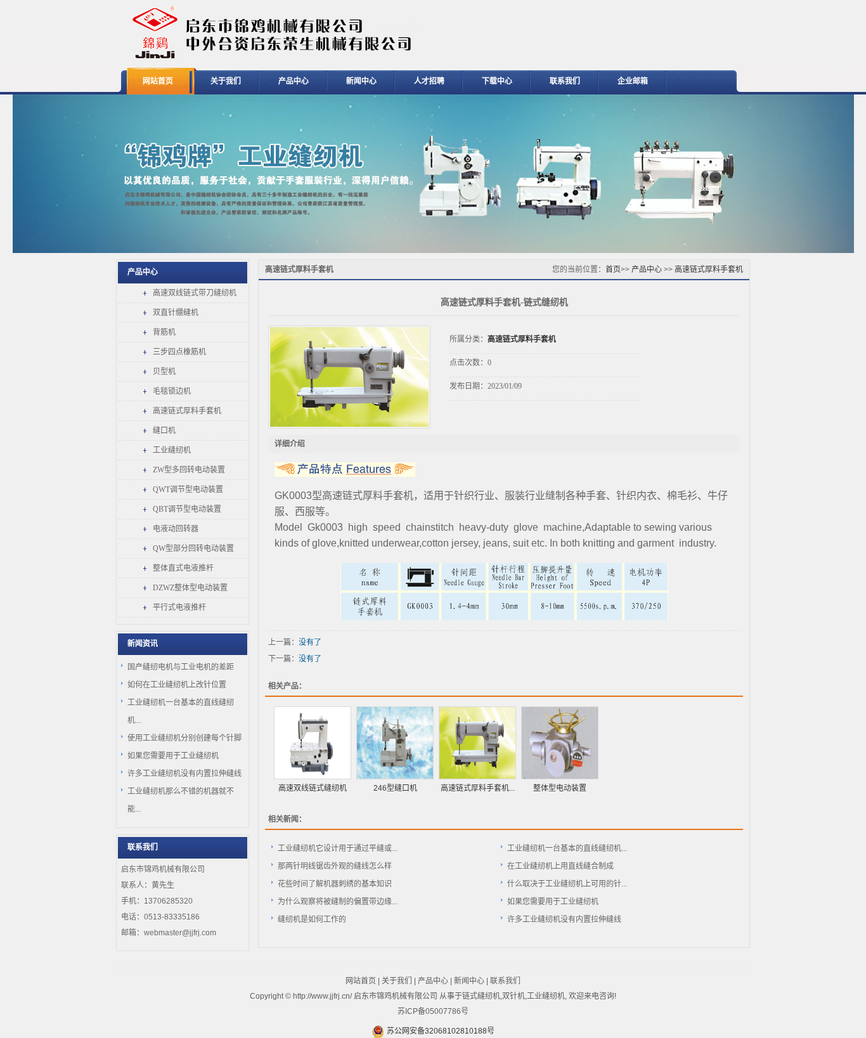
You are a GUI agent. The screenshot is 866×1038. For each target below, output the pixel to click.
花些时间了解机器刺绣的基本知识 (335, 883)
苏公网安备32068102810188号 (440, 1031)
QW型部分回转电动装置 (193, 548)
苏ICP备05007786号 (433, 1011)
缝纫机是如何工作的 (312, 919)
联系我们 (565, 81)
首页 (613, 269)
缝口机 (164, 430)
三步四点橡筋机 (179, 351)
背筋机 (164, 332)
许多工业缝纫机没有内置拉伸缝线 (184, 773)
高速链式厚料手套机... (478, 788)
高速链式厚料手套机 (187, 410)
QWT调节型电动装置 (188, 489)
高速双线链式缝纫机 (312, 788)
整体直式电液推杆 (183, 568)
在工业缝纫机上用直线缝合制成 (560, 866)
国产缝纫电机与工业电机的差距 (180, 667)
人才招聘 (429, 81)
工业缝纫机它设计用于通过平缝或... (337, 848)
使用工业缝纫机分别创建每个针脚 (184, 738)
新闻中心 (361, 81)
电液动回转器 (175, 528)
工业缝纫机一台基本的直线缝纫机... (567, 848)
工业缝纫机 (172, 450)
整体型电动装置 (559, 788)
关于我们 (225, 81)
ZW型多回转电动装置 (189, 469)
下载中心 (497, 81)
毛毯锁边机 (172, 391)
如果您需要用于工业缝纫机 (173, 755)
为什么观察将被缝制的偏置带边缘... (337, 901)
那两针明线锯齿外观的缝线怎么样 (335, 866)
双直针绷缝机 (175, 312)
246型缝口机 (395, 788)
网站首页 (158, 81)
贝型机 (164, 371)
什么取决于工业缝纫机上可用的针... (567, 883)
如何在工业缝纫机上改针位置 (176, 684)
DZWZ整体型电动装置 (190, 587)
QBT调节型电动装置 (187, 509)
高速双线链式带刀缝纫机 (194, 293)
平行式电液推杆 (179, 607)
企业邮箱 (632, 81)
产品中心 (293, 81)
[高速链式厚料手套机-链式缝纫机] (349, 377)
